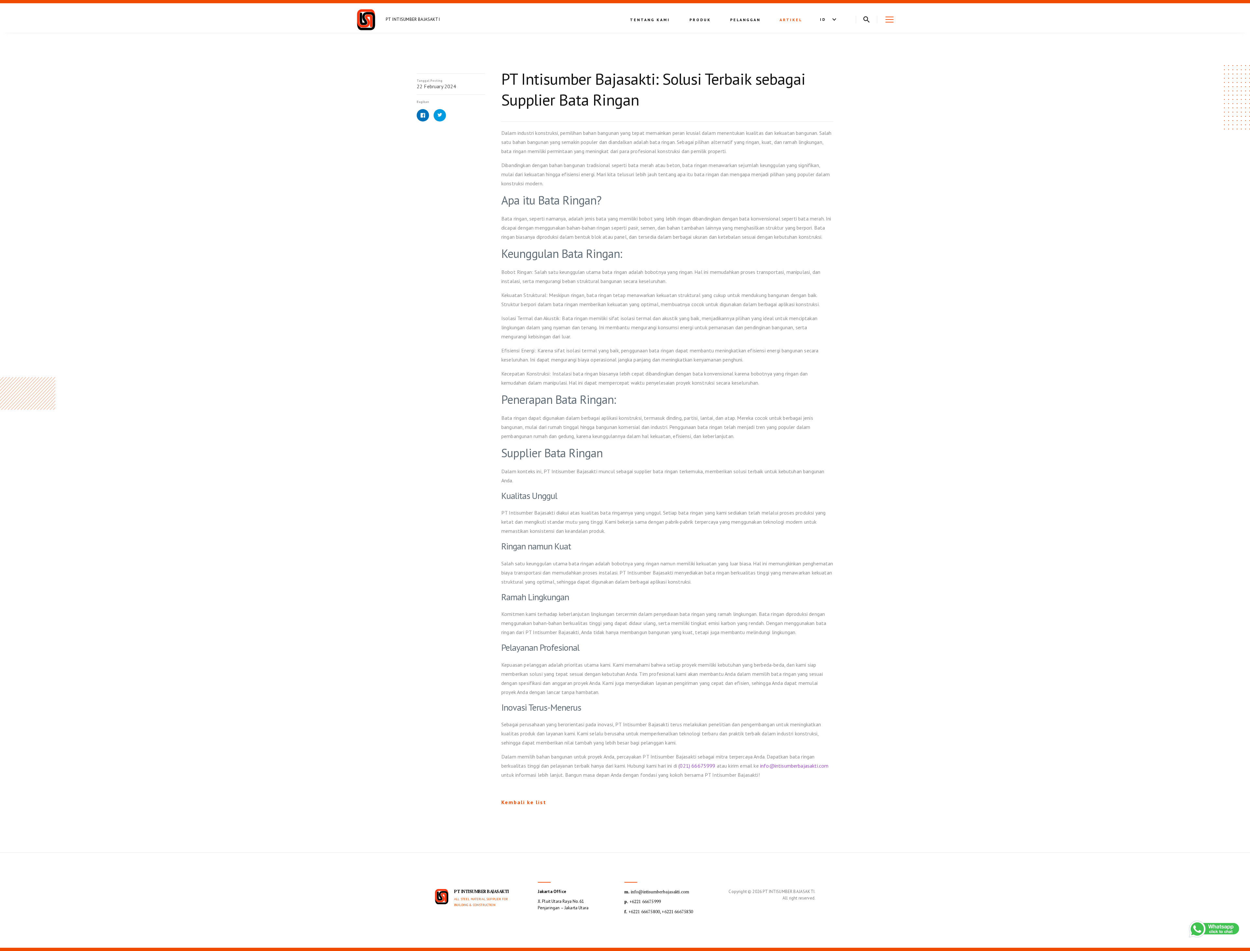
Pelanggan (745, 19)
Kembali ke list (523, 802)
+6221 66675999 (642, 901)
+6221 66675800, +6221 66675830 (658, 912)
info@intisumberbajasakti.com (794, 765)
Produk (700, 19)
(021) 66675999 (696, 765)
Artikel (791, 19)
